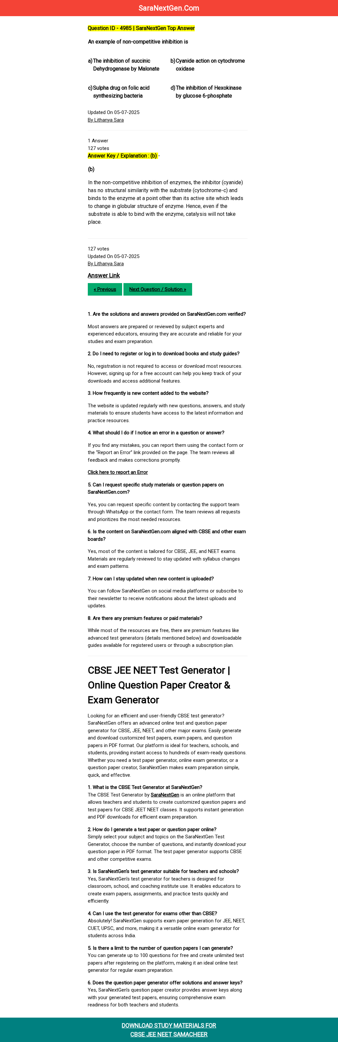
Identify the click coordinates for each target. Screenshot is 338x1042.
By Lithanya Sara (106, 120)
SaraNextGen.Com (169, 8)
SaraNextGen (165, 795)
